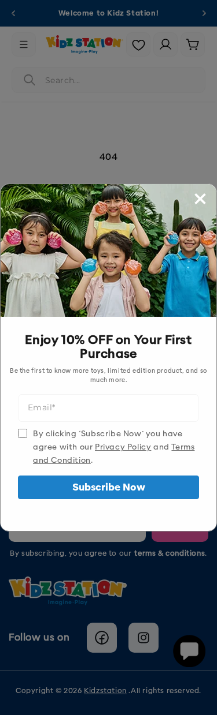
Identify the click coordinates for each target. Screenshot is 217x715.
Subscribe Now (108, 487)
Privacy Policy (123, 447)
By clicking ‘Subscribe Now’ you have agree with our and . (113, 447)
